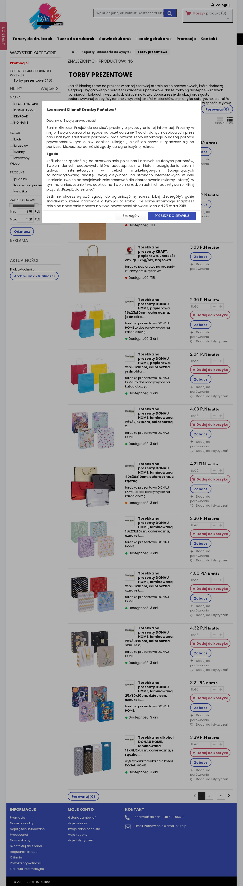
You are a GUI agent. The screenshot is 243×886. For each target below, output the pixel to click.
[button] (131, 216)
